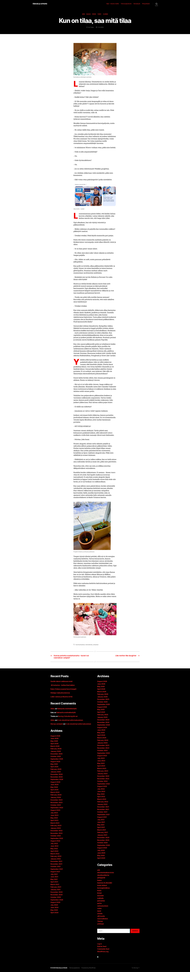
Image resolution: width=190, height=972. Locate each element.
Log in (99, 944)
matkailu (100, 898)
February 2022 (55, 856)
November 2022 (56, 833)
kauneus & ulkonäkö (104, 883)
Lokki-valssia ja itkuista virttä (61, 697)
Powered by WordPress (88, 968)
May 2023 (54, 818)
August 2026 (55, 736)
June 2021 (54, 877)
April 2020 (54, 913)
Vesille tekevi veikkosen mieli (61, 681)
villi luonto (101, 916)
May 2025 (54, 764)
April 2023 (54, 820)
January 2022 (55, 859)
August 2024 (55, 782)
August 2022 (55, 841)
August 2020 (55, 902)
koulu (99, 890)
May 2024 (54, 787)
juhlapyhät (101, 878)
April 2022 (54, 851)
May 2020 (54, 910)
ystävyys (100, 924)
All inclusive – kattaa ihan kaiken (62, 685)
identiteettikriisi (103, 875)
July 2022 (54, 843)
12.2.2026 (101, 27)
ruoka (99, 908)
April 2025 (54, 767)
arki (83, 14)
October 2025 (55, 756)
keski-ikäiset (102, 885)
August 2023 (55, 810)
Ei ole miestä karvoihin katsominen (70, 720)
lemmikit (100, 896)
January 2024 (55, 797)
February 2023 (55, 825)
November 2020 (56, 895)
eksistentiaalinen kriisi (105, 873)
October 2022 (55, 836)
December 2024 (56, 774)
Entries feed (101, 946)
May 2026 (54, 741)
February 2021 (55, 887)
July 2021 (54, 874)
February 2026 (55, 749)
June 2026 (54, 738)
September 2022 (56, 838)
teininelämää (88, 644)
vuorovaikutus (102, 919)
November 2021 (56, 864)
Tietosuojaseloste (126, 3)
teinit (99, 14)
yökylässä (95, 644)
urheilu (99, 913)
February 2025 (55, 769)
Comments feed (103, 949)
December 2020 (56, 892)
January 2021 (55, 890)
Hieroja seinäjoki (56, 724)
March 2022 (54, 854)
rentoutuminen (102, 906)
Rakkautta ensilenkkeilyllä (67, 709)
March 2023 (54, 823)
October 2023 (55, 805)
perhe (94, 14)
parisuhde (101, 901)
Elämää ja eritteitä (40, 4)
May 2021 (54, 879)
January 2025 (55, 772)
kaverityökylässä (80, 644)
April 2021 (54, 882)
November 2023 (56, 802)
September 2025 (56, 759)
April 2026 (54, 744)
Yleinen (105, 14)
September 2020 (56, 900)
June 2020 (54, 907)
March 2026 (54, 746)
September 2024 (56, 779)
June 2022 (54, 846)
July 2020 (54, 905)
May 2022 (54, 849)
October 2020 (55, 897)
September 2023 (56, 808)
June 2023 (54, 815)
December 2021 (56, 861)
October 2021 (55, 866)
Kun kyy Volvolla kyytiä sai (67, 716)
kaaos (88, 14)
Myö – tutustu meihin (113, 3)
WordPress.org (103, 951)
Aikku (52, 709)
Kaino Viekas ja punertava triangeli (63, 689)
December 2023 (56, 800)
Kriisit (99, 893)
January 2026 (55, 751)
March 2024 (54, 792)
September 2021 (56, 869)
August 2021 (55, 872)
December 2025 (56, 754)
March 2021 (54, 884)
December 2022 (56, 831)
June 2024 (54, 784)
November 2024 (56, 777)
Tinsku (92, 27)
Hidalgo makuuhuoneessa (60, 693)
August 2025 (55, 761)
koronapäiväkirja (103, 888)
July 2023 (54, 813)
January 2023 (55, 828)
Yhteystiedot (146, 3)
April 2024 (54, 790)
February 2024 (55, 795)
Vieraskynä (136, 3)
